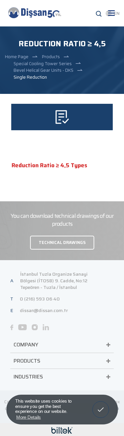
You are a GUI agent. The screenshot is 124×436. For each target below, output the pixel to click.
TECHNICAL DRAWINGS (62, 242)
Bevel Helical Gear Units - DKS (43, 70)
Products (51, 56)
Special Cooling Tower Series (43, 63)
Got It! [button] (100, 405)
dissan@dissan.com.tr (44, 310)
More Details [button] (28, 417)
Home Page (16, 56)
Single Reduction (30, 77)
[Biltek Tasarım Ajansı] (62, 430)
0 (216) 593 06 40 (40, 298)
